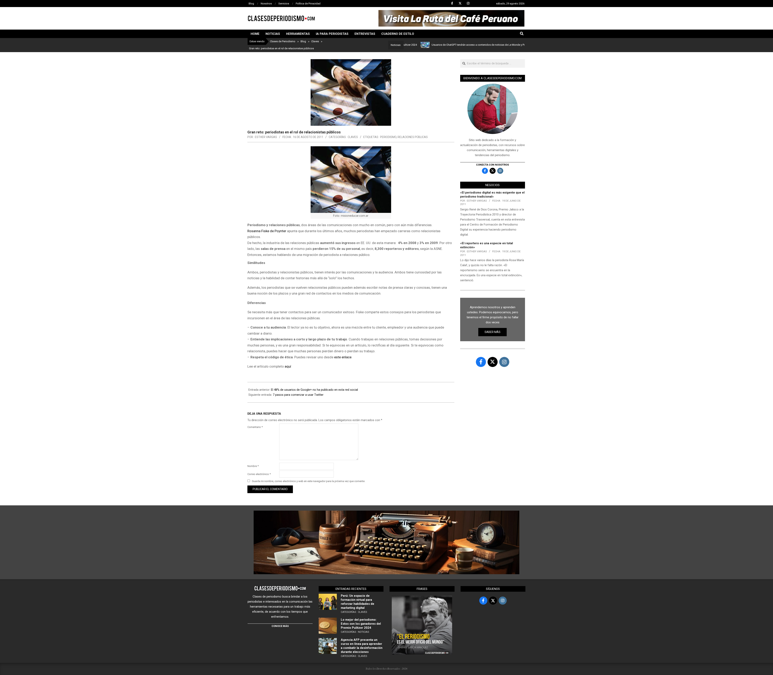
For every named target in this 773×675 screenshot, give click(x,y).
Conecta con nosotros (492, 164)
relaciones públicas (413, 137)
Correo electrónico (259, 474)
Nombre (253, 466)
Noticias (363, 631)
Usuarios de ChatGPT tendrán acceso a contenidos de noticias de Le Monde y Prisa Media (456, 44)
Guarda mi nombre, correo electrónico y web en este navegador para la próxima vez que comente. (308, 481)
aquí (288, 366)
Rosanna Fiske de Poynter (266, 231)
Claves (353, 137)
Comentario (255, 427)
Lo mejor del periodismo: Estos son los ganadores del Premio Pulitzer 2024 (361, 624)
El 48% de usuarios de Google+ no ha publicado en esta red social (314, 390)
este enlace (342, 357)
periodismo (388, 137)
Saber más (492, 332)
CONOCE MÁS (280, 626)
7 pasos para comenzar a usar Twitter (298, 395)
